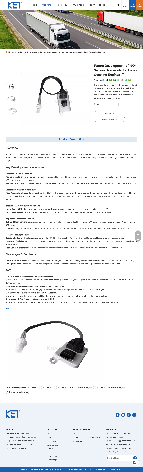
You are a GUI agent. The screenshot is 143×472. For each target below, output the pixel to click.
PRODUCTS (46, 5)
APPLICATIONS (78, 5)
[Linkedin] (123, 415)
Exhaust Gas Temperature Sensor (86, 437)
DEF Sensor (77, 441)
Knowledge (52, 460)
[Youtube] (129, 415)
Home (49, 434)
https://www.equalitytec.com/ (118, 433)
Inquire (108, 113)
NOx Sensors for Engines (17, 392)
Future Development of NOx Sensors (23, 387)
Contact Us (52, 456)
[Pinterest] (134, 415)
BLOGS (102, 5)
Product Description (71, 139)
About (50, 449)
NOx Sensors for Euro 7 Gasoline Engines (75, 387)
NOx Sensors (48, 387)
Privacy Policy (122, 469)
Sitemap (111, 469)
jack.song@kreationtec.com (123, 441)
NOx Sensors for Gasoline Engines (110, 387)
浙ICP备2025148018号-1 (79, 469)
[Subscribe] (135, 458)
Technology (52, 441)
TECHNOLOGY (61, 5)
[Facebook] (118, 415)
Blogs (49, 452)
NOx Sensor (77, 434)
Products (51, 437)
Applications (52, 445)
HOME (34, 5)
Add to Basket (108, 119)
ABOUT (92, 5)
